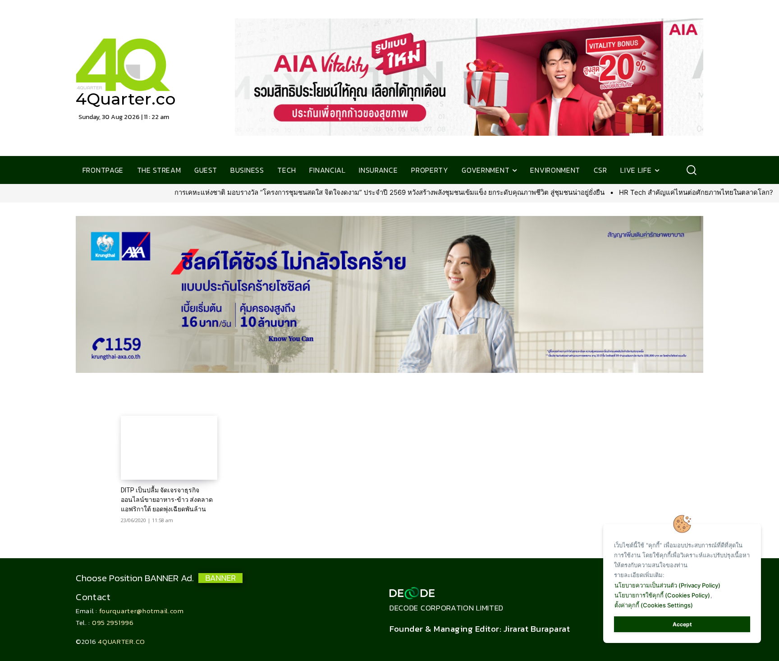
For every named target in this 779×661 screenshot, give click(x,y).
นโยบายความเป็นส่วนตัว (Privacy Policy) (667, 585)
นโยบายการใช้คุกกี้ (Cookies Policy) (662, 595)
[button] (691, 170)
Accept (682, 624)
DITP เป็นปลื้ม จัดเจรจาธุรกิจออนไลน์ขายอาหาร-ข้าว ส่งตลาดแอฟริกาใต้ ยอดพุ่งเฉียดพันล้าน (167, 500)
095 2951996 (113, 622)
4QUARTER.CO (121, 641)
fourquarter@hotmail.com (141, 611)
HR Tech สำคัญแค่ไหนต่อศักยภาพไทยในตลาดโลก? (614, 192)
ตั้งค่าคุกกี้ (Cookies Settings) (653, 605)
